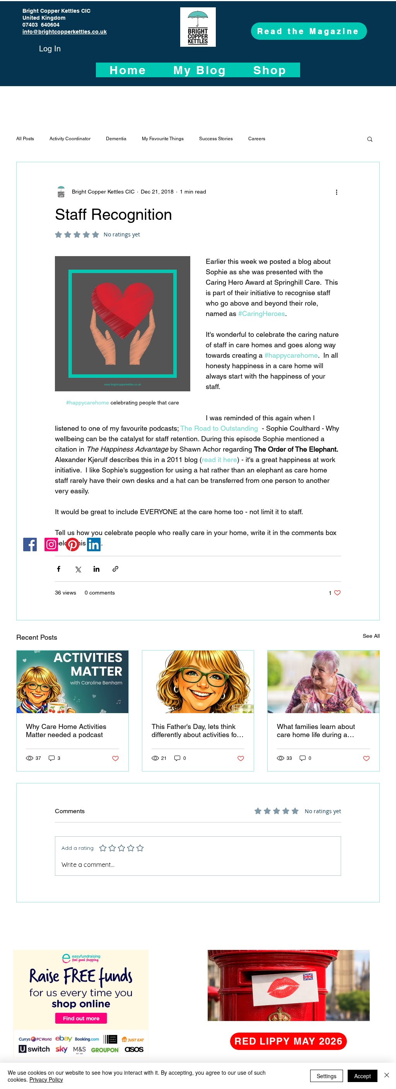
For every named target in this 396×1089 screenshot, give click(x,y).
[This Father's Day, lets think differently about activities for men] (198, 682)
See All (371, 636)
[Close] (386, 1076)
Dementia (116, 138)
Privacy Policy (46, 1079)
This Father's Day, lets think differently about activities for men (195, 730)
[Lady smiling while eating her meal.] (323, 682)
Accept (362, 1076)
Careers (256, 138)
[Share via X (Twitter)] (77, 569)
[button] (370, 139)
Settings (326, 1076)
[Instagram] (51, 544)
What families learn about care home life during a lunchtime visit (316, 730)
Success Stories (216, 138)
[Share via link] (115, 569)
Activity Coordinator (70, 138)
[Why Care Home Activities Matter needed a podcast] (72, 682)
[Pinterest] (72, 544)
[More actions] (336, 191)
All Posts (25, 138)
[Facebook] (30, 544)
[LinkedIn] (94, 544)
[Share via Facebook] (58, 569)
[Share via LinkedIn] (96, 569)
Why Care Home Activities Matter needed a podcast (66, 730)
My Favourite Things (163, 138)
